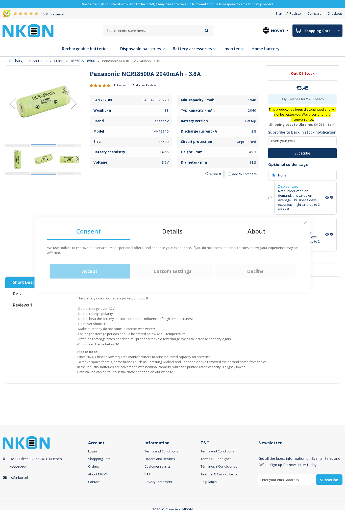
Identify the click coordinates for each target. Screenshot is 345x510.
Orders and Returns (159, 458)
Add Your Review (144, 85)
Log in (92, 451)
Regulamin (209, 481)
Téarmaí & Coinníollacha (219, 474)
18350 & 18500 (82, 60)
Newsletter (270, 443)
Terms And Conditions (217, 451)
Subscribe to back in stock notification (302, 132)
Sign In (281, 13)
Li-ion (58, 60)
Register (295, 13)
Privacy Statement (158, 481)
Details (20, 293)
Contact (94, 481)
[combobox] (158, 31)
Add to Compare (244, 174)
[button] (12, 103)
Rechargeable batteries (28, 60)
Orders (93, 466)
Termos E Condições (216, 458)
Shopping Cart (99, 458)
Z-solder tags (288, 186)
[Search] (206, 30)
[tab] (174, 74)
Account (96, 443)
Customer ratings (157, 466)
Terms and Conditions (161, 451)
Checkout (335, 13)
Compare (314, 13)
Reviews (22, 305)
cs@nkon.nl (18, 477)
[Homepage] (28, 30)
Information (156, 443)
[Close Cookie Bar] (305, 222)
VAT (147, 474)
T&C (205, 443)
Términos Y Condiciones (219, 466)
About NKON (97, 474)
